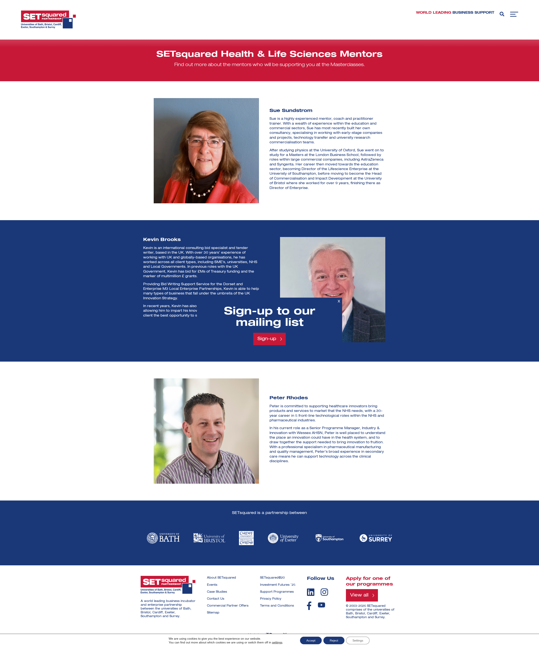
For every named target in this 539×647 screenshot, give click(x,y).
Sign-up (266, 339)
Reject (334, 640)
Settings (357, 640)
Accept (310, 640)
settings (277, 642)
